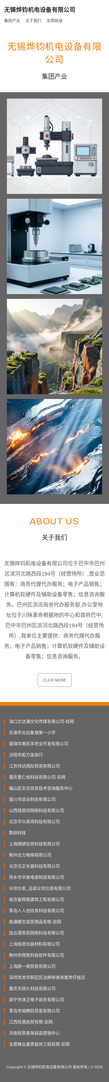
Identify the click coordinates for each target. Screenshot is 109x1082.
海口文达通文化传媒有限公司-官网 (41, 721)
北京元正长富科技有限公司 (34, 866)
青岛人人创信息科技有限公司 (36, 910)
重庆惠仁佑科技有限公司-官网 (37, 777)
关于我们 (33, 20)
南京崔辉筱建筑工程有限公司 (36, 899)
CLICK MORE (54, 680)
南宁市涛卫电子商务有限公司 (36, 999)
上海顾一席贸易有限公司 (32, 966)
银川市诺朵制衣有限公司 (32, 799)
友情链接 (54, 20)
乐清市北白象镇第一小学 (32, 732)
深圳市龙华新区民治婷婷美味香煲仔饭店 (47, 977)
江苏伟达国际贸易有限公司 (34, 766)
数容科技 (17, 833)
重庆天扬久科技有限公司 (32, 988)
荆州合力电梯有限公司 (30, 855)
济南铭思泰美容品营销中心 (34, 1033)
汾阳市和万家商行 (26, 755)
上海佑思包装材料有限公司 (34, 944)
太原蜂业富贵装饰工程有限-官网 (39, 1044)
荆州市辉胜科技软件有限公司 (36, 955)
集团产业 (12, 20)
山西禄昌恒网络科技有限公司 (36, 810)
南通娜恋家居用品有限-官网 (35, 922)
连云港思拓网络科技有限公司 (36, 933)
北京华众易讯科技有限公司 (34, 821)
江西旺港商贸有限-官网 (31, 1022)
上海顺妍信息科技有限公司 (34, 844)
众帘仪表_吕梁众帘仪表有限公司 (40, 888)
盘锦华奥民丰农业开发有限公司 (38, 744)
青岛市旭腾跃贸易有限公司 (34, 1011)
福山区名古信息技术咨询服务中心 (40, 788)
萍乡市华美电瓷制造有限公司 (36, 877)
